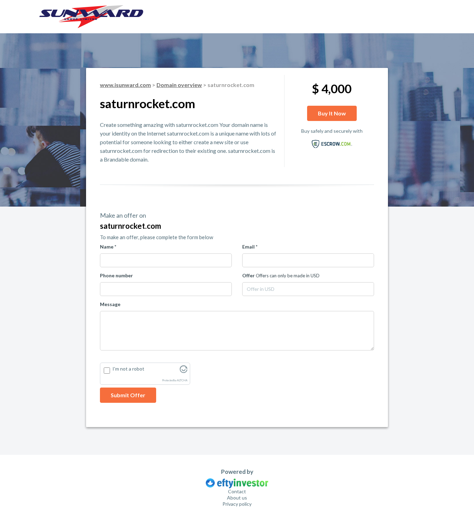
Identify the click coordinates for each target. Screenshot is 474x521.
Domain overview (179, 84)
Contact (237, 491)
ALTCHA (182, 380)
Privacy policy (237, 504)
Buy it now (332, 113)
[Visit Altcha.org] (183, 371)
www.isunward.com (125, 84)
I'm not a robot (128, 369)
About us (237, 498)
